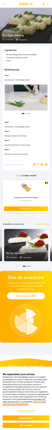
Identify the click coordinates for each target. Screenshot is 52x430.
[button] (23, 112)
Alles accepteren (25, 425)
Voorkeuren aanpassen (26, 411)
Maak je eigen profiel (26, 296)
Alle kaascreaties (42, 224)
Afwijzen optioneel (26, 418)
